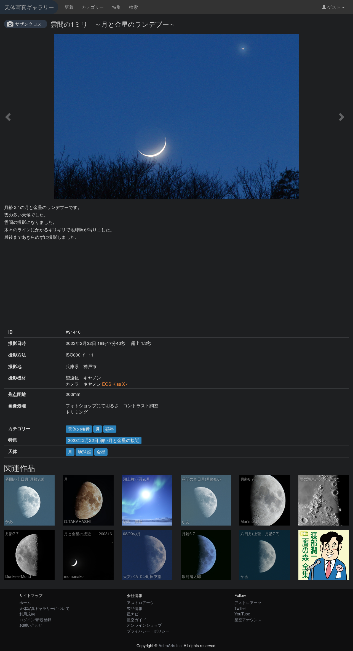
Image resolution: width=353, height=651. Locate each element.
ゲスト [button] (334, 7)
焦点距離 (17, 394)
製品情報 (134, 608)
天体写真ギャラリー (29, 7)
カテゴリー (93, 7)
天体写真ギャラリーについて (44, 608)
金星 (101, 452)
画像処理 (17, 406)
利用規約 (27, 614)
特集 (116, 7)
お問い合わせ (30, 625)
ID (10, 332)
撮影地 (15, 366)
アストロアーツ (140, 602)
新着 (69, 7)
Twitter (240, 608)
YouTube (242, 614)
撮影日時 (17, 343)
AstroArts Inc (170, 645)
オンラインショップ (144, 625)
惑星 (109, 429)
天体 (12, 451)
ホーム (25, 602)
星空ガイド (136, 619)
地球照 (84, 452)
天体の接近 (79, 429)
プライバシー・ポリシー (148, 631)
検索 (133, 7)
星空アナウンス (247, 619)
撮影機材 (17, 378)
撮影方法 (17, 355)
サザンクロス (28, 24)
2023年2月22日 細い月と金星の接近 (103, 440)
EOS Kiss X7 (115, 384)
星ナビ (132, 614)
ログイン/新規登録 (35, 619)
